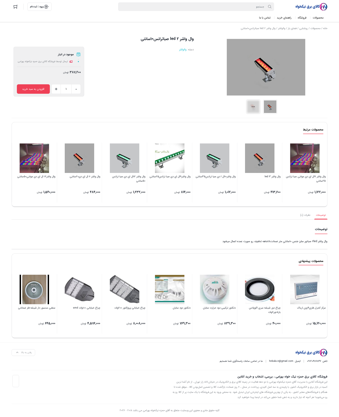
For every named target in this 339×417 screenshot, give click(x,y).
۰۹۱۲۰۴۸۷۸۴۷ (314, 361)
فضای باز (292, 28)
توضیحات (321, 215)
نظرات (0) (305, 215)
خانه (325, 28)
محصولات (315, 28)
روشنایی (303, 28)
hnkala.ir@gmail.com (281, 361)
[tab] (320, 215)
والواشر (281, 28)
